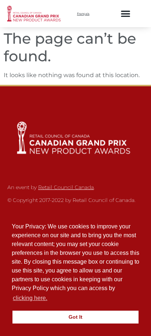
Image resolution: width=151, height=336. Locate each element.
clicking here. (30, 298)
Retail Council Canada (66, 187)
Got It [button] (75, 317)
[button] (125, 13)
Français (83, 13)
